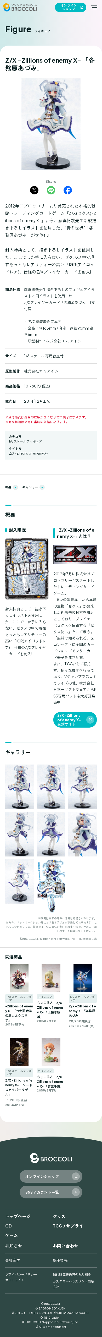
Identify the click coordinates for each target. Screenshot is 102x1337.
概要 (8, 487)
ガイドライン (14, 1280)
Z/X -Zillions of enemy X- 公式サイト (69, 720)
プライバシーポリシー (21, 1274)
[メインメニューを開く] (94, 7)
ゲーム (11, 1235)
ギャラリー (30, 487)
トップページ (18, 1216)
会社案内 (12, 1260)
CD (8, 1226)
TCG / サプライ (68, 1226)
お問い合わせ (65, 1245)
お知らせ (13, 1245)
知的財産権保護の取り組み (72, 1274)
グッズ (59, 1216)
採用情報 (60, 1260)
